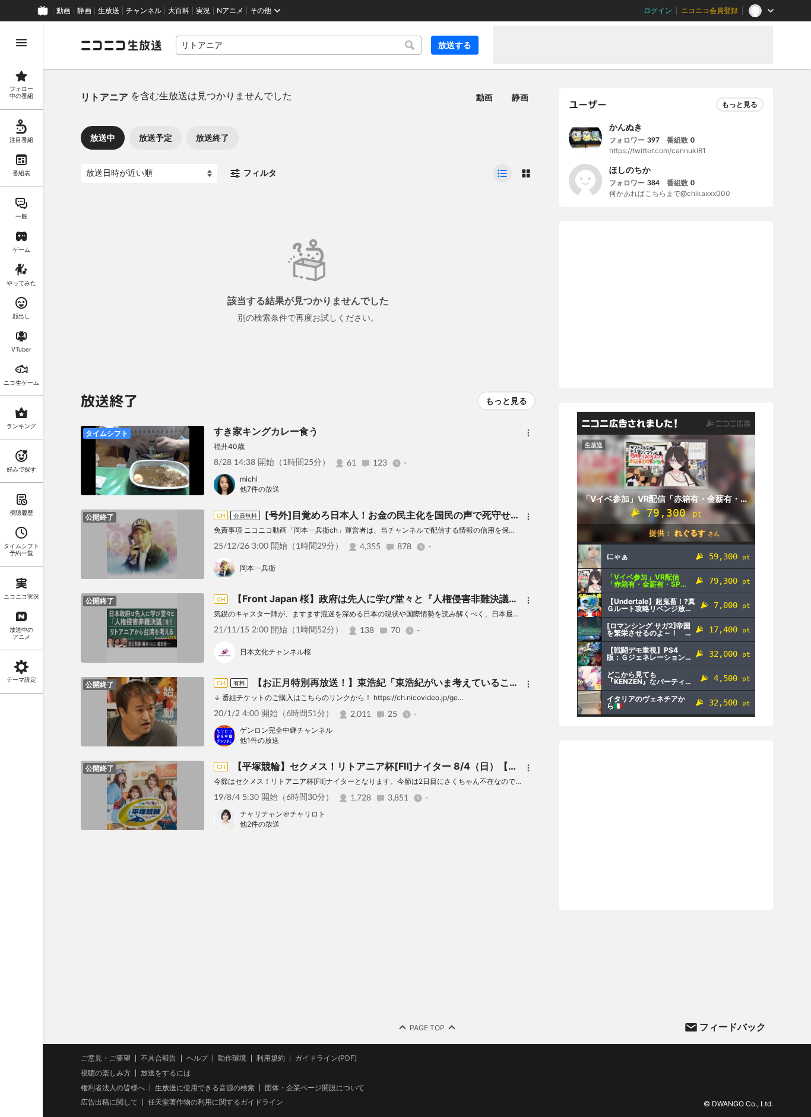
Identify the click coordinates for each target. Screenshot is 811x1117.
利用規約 (270, 1058)
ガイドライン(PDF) (326, 1058)
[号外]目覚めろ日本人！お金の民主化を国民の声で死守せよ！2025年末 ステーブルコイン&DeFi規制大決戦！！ (505, 515)
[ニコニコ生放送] (121, 45)
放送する (454, 45)
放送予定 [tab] (155, 137)
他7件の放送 (260, 489)
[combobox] (299, 45)
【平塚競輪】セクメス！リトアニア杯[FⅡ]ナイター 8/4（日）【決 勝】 (386, 766)
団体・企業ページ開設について (315, 1087)
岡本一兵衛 (257, 568)
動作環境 (232, 1058)
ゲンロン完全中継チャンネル (286, 730)
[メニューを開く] (21, 43)
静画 (84, 10)
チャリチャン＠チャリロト (282, 813)
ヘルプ (197, 1058)
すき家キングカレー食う (266, 431)
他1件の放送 (259, 740)
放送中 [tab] (102, 137)
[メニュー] (528, 433)
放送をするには (166, 1073)
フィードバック (732, 1027)
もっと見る (506, 400)
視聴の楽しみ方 (106, 1072)
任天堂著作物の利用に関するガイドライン (215, 1102)
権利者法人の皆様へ (113, 1087)
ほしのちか (630, 169)
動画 (63, 10)
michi (249, 478)
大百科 (178, 10)
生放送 (108, 10)
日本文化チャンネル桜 (275, 651)
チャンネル (143, 10)
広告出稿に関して (109, 1101)
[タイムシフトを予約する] (192, 437)
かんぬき (625, 127)
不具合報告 (158, 1058)
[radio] (502, 173)
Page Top (427, 1027)
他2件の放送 (260, 823)
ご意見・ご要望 (106, 1057)
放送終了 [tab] (212, 137)
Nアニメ (230, 10)
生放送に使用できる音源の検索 (205, 1087)
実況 (203, 10)
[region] (21, 569)
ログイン (658, 10)
